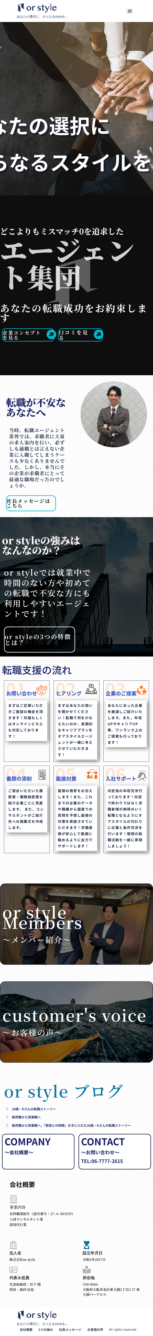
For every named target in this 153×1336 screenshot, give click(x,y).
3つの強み (45, 1329)
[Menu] (129, 11)
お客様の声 (95, 1329)
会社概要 (26, 1329)
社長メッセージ (70, 1329)
